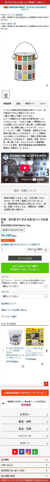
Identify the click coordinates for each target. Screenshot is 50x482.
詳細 (18, 103)
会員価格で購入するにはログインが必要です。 (21, 244)
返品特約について (9, 303)
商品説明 (7, 103)
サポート (25, 443)
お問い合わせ (7, 465)
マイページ (25, 435)
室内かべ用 (12, 24)
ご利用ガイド (40, 2)
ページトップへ (46, 384)
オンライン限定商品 (15, 15)
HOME (3, 15)
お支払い (25, 414)
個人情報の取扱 (8, 476)
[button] (3, 351)
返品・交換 (25, 428)
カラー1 (5, 277)
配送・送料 (25, 421)
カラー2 (5, 292)
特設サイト (30, 103)
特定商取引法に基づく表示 (12, 470)
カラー (43, 103)
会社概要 (5, 459)
